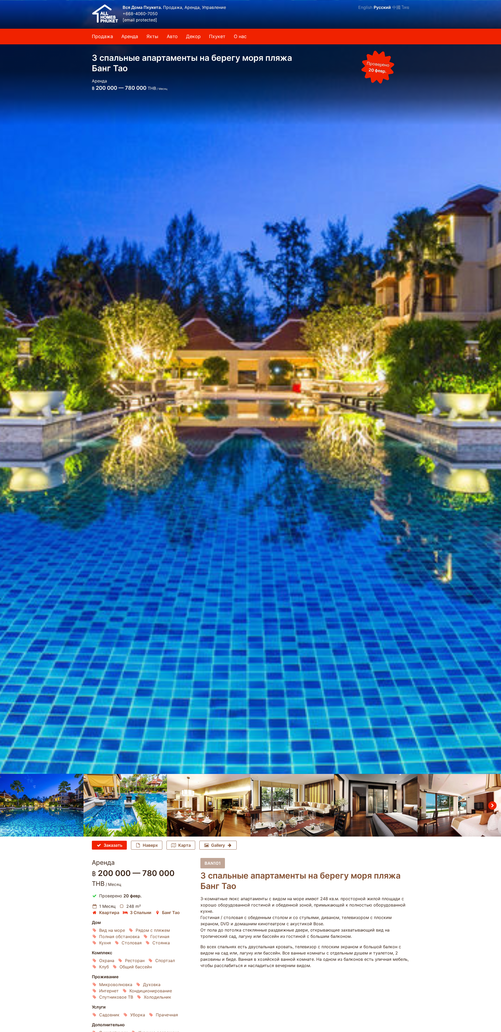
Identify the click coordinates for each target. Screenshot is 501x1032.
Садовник (109, 1014)
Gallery (218, 845)
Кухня (105, 942)
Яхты (152, 36)
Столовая (132, 942)
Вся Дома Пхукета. (143, 7)
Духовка (151, 984)
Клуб (104, 966)
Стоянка (161, 942)
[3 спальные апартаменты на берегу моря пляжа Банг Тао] (250, 387)
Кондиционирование (150, 990)
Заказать (113, 845)
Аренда (129, 36)
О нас (240, 36)
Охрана (106, 960)
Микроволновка (115, 984)
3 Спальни (140, 912)
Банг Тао (171, 912)
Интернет (109, 990)
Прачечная (167, 1014)
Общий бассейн (136, 966)
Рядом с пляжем (153, 930)
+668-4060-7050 (140, 13)
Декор (193, 36)
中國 (396, 7)
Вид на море (112, 930)
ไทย (405, 7)
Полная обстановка (119, 936)
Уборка (137, 1014)
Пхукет (217, 36)
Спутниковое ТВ (116, 997)
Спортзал (165, 960)
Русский (382, 7)
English (365, 7)
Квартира (109, 912)
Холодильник (157, 997)
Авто (172, 36)
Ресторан (135, 960)
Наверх (150, 845)
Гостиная (159, 936)
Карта (184, 845)
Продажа (102, 36)
